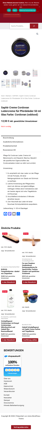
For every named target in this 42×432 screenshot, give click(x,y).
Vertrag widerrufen (21, 427)
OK (9, 10)
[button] (37, 34)
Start (3, 96)
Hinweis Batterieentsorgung (14, 405)
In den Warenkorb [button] (8, 282)
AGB (5, 384)
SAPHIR (15, 96)
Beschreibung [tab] (8, 138)
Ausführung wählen (30, 340)
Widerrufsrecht (9, 389)
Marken (8, 96)
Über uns (7, 379)
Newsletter (8, 398)
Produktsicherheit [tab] (10, 146)
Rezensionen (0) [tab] (9, 150)
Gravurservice (9, 403)
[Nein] (39, 7)
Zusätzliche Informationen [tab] (13, 142)
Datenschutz (8, 386)
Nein (14, 10)
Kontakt (6, 395)
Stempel (7, 400)
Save (5, 233)
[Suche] (34, 26)
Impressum (8, 381)
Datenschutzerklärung (27, 10)
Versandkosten (10, 251)
